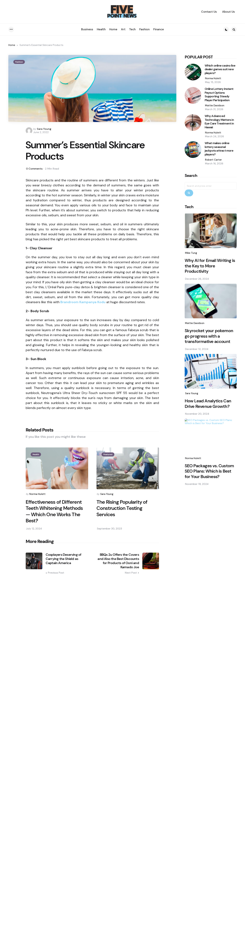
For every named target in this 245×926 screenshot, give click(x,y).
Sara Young (44, 129)
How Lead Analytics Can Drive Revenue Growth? (208, 403)
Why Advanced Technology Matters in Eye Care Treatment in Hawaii (219, 121)
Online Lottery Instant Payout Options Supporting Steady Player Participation (219, 94)
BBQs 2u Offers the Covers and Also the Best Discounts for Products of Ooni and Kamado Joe (118, 561)
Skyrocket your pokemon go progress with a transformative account (209, 336)
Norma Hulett (37, 494)
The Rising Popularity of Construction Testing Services (122, 508)
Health (36, 454)
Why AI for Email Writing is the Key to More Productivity (210, 266)
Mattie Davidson (214, 105)
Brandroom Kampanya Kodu (83, 302)
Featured (108, 454)
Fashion (19, 62)
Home (11, 45)
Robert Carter (213, 159)
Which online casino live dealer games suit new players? (220, 69)
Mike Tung (191, 253)
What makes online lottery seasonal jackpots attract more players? (219, 148)
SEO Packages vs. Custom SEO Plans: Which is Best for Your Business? (209, 471)
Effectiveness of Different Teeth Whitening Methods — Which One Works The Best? (54, 511)
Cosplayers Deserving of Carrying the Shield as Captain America (63, 559)
